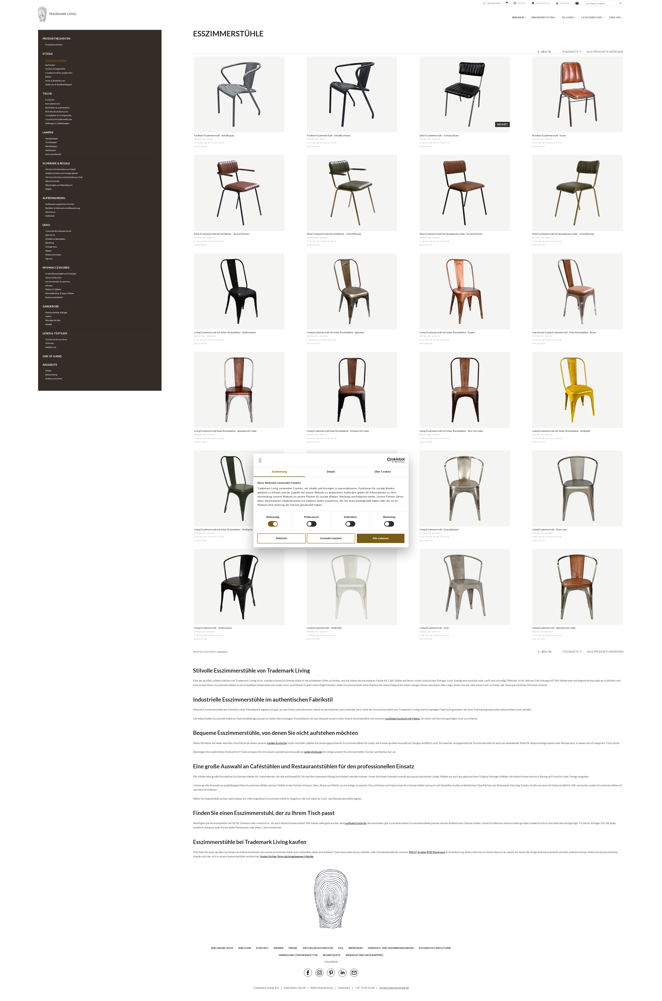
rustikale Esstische (355, 823)
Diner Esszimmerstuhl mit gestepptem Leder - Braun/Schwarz (451, 233)
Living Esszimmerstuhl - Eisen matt (549, 529)
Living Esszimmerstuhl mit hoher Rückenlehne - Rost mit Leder (451, 431)
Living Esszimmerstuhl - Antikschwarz (213, 627)
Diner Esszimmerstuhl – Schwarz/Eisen (439, 135)
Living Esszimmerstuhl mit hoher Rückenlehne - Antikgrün (223, 529)
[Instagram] (319, 972)
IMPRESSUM (355, 947)
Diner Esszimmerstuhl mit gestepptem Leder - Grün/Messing (563, 233)
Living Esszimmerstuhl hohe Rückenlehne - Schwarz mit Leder (338, 431)
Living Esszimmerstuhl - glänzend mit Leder (554, 627)
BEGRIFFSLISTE (331, 955)
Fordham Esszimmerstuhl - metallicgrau (214, 135)
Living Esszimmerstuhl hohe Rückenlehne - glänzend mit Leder (225, 431)
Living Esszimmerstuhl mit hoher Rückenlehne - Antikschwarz (225, 332)
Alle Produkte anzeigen (605, 51)
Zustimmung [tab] (279, 471)
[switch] (312, 524)
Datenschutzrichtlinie (435, 947)
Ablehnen (281, 538)
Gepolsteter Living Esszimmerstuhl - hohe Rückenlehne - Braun (564, 332)
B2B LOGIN (244, 947)
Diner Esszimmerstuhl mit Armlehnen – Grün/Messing (334, 233)
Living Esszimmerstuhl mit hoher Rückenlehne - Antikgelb (561, 431)
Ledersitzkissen (313, 751)
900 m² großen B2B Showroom (427, 852)
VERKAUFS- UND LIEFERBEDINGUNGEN (391, 947)
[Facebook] (308, 972)
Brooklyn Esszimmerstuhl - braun (549, 135)
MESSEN (278, 947)
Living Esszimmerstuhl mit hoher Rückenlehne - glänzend (335, 332)
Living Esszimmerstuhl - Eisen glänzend (439, 529)
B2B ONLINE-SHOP (222, 947)
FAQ (340, 947)
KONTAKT (262, 947)
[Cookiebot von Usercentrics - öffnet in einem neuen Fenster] (390, 460)
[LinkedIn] (343, 972)
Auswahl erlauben (331, 538)
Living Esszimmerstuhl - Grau (434, 627)
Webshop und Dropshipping (364, 955)
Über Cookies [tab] (382, 471)
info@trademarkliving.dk (394, 987)
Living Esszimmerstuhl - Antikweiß (324, 627)
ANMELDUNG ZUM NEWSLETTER (298, 955)
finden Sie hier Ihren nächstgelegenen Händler (287, 856)
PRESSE (293, 947)
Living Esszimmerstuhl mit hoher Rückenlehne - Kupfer (447, 332)
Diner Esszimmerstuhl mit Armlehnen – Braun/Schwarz (221, 233)
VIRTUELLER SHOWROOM (318, 947)
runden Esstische (277, 743)
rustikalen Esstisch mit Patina (402, 718)
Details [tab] (331, 471)
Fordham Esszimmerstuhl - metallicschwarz (329, 135)
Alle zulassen (381, 538)
